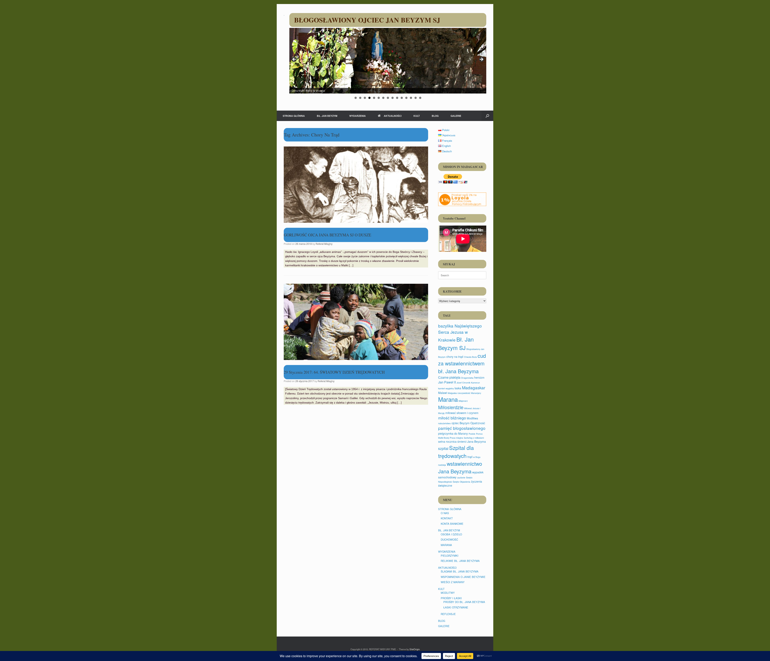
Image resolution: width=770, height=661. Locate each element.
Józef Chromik (463, 382)
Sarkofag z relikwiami (474, 437)
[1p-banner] (462, 199)
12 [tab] (406, 98)
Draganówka (467, 377)
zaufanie (461, 477)
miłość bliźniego (452, 418)
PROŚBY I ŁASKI (451, 598)
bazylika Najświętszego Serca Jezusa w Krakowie (460, 333)
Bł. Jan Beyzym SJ (456, 343)
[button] (487, 116)
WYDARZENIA (357, 116)
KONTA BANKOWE (452, 524)
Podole (472, 433)
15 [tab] (420, 98)
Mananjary (476, 393)
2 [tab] (360, 98)
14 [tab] (415, 98)
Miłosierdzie (450, 407)
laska (458, 388)
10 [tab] (397, 98)
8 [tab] (388, 98)
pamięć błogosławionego (461, 428)
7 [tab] (383, 98)
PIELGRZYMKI (449, 555)
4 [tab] (369, 98)
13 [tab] (411, 98)
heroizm (479, 377)
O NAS (445, 513)
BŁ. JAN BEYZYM (327, 116)
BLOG (435, 116)
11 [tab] (402, 98)
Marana (448, 399)
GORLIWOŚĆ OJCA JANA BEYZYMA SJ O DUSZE (327, 235)
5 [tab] (374, 98)
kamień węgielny (446, 388)
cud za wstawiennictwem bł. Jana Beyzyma (462, 363)
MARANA (446, 545)
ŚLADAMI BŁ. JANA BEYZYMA (459, 571)
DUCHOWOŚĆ (449, 539)
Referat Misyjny (324, 243)
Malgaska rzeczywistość (459, 393)
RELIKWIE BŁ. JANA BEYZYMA (460, 561)
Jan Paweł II (447, 382)
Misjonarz (463, 400)
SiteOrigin (414, 649)
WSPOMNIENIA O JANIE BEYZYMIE (463, 577)
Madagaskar (473, 387)
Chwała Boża (470, 356)
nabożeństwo (444, 423)
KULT (416, 116)
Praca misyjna (456, 437)
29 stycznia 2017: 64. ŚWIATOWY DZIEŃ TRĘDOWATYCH (334, 372)
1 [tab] (356, 98)
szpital (443, 448)
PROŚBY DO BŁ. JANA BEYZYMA (464, 602)
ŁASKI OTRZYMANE (455, 607)
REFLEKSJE (448, 614)
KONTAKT (447, 518)
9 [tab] (392, 98)
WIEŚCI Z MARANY (453, 582)
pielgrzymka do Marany (453, 433)
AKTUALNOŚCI (392, 116)
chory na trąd (454, 357)
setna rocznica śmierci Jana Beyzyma (462, 441)
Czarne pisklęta (449, 377)
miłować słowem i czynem (461, 413)
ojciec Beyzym (461, 423)
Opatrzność (477, 423)
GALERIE (456, 116)
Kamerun (475, 382)
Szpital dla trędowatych (456, 452)
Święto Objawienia (461, 481)
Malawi (442, 393)
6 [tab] (379, 98)
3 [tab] (365, 98)
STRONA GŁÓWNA (294, 116)
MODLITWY (448, 593)
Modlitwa (472, 418)
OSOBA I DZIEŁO (451, 534)
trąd (469, 457)
